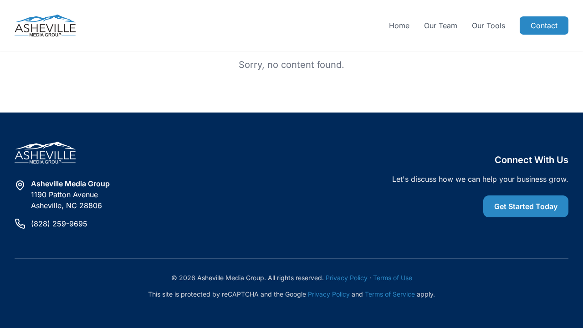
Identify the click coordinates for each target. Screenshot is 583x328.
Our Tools (488, 25)
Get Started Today (525, 206)
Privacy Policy (347, 278)
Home (399, 25)
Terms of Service (390, 294)
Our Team (440, 25)
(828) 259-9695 (59, 223)
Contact (544, 25)
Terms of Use (392, 278)
